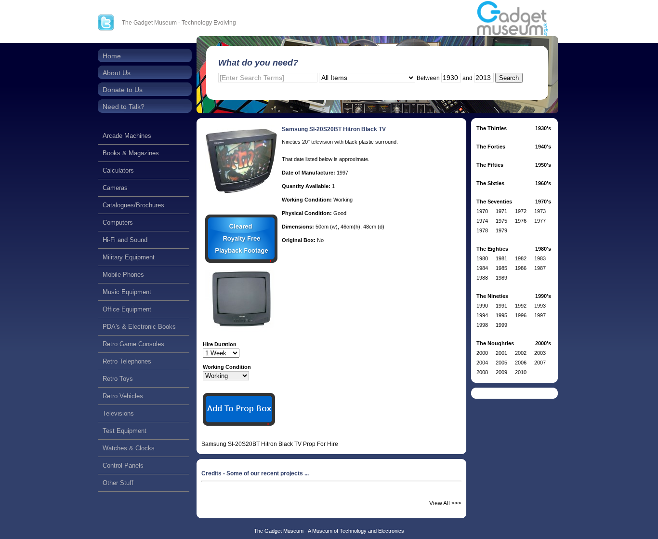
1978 (482, 230)
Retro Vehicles (123, 396)
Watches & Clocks (129, 448)
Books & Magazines (131, 153)
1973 (540, 211)
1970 (482, 211)
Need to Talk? (124, 106)
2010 (520, 372)
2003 (540, 353)
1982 (520, 258)
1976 (520, 221)
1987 (540, 268)
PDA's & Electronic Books (139, 326)
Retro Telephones (127, 361)
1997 (540, 315)
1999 (501, 325)
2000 (482, 353)
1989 (501, 278)
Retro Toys (118, 378)
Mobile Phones (123, 274)
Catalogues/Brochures (133, 205)
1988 (482, 278)
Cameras (115, 187)
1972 (520, 211)
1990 (482, 306)
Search (509, 77)
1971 (501, 211)
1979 (501, 230)
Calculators (118, 170)
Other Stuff (118, 482)
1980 (482, 258)
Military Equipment (129, 257)
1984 (482, 268)
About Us (117, 73)
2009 (501, 372)
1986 (520, 268)
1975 (501, 221)
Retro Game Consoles (133, 344)
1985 (501, 268)
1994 (482, 315)
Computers (118, 222)
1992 (520, 306)
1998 (482, 325)
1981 (501, 258)
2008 (482, 372)
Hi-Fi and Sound (125, 239)
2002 (520, 353)
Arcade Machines (127, 135)
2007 (540, 362)
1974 (482, 221)
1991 (501, 306)
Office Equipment (127, 309)
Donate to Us (123, 90)
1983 (540, 258)
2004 (482, 362)
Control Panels (123, 465)
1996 (520, 315)
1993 (540, 306)
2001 (501, 353)
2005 (501, 362)
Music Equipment (127, 292)
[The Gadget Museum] (512, 19)
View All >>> (445, 503)
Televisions (118, 413)
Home (112, 56)
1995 (501, 315)
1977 (540, 221)
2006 (520, 362)
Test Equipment (124, 430)
